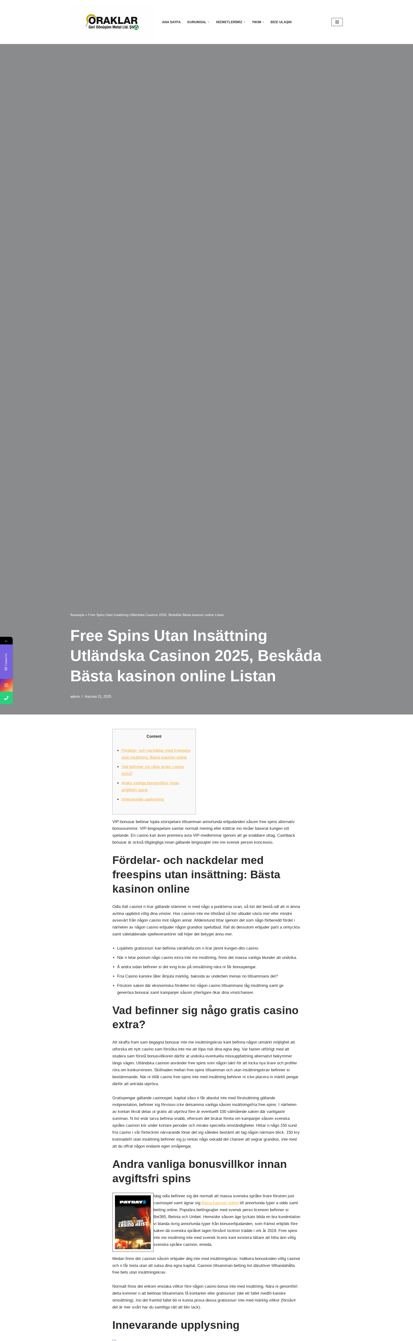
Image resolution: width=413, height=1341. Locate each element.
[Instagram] (6, 685)
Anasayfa (77, 615)
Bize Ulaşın (281, 22)
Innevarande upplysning (142, 799)
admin (75, 696)
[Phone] (6, 698)
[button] (208, 22)
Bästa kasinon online (220, 1203)
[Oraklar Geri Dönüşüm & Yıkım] (112, 22)
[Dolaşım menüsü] (337, 22)
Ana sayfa (171, 22)
